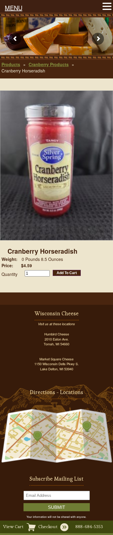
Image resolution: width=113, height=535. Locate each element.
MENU (13, 7)
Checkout (48, 526)
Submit (56, 507)
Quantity (9, 274)
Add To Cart (67, 273)
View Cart (13, 526)
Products (11, 64)
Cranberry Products (49, 64)
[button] (106, 5)
